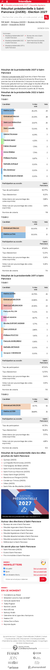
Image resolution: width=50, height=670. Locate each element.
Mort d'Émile (9, 610)
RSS (18, 639)
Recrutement (25, 639)
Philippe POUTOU (10, 335)
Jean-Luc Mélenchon (12, 122)
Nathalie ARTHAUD (11, 347)
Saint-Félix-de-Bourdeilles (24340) (16, 486)
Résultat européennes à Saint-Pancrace (19, 539)
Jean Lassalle (9, 128)
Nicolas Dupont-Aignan (13, 176)
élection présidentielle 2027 (13, 77)
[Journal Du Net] (13, 658)
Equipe (19, 636)
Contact (44, 636)
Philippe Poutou (10, 158)
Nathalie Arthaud (10, 164)
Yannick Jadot (9, 140)
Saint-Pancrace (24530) (12, 549)
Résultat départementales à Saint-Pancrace (20, 536)
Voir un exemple (40, 569)
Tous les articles (10, 639)
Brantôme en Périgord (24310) (15, 477)
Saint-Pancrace (32, 40)
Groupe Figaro (43, 641)
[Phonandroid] (37, 667)
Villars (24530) (9, 483)
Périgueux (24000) (18, 22)
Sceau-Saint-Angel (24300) (14, 475)
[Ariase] (13, 667)
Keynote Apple (10, 624)
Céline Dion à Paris (11, 621)
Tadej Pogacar (9, 604)
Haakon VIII (8, 618)
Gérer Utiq (21, 641)
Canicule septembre (12, 601)
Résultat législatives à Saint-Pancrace (18, 533)
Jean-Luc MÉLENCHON (12, 305)
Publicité (38, 636)
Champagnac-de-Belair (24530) (15, 466)
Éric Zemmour (9, 170)
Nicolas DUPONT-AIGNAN (13, 323)
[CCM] (37, 653)
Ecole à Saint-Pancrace (12, 552)
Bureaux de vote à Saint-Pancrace (16, 524)
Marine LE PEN (9, 293)
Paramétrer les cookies (10, 641)
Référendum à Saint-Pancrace (15, 542)
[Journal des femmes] (13, 653)
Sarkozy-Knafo (9, 613)
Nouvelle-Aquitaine (37, 5)
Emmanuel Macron (11, 116)
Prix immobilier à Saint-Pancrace (16, 555)
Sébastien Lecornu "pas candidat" (17, 598)
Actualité (8, 569)
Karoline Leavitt (10, 607)
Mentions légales (31, 641)
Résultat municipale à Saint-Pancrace (18, 530)
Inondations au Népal (12, 595)
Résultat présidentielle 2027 (16, 5)
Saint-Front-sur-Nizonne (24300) (16, 472)
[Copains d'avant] (13, 662)
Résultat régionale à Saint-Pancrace (17, 527)
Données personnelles (38, 639)
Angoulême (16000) (17, 25)
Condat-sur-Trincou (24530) (14, 480)
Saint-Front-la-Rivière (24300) (15, 469)
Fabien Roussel (9, 146)
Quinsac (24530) (9, 460)
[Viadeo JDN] (37, 662)
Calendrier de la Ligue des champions (18, 615)
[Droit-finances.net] (37, 658)
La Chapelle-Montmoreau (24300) (16, 463)
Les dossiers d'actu (12, 575)
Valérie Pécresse (10, 134)
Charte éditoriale (28, 636)
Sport (7, 572)
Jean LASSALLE (10, 329)
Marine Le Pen (9, 110)
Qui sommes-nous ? (9, 636)
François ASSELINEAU (12, 341)
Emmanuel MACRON (11, 299)
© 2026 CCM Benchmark (25, 643)
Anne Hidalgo (9, 152)
